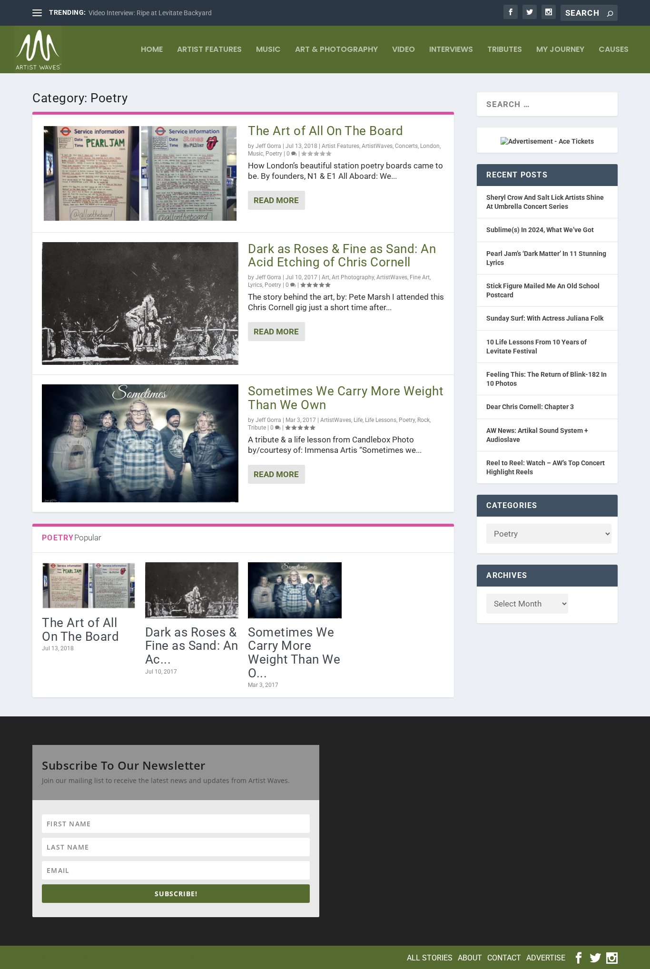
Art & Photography (336, 50)
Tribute (257, 427)
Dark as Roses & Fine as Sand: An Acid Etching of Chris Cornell (342, 256)
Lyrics (255, 285)
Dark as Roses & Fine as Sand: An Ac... (191, 645)
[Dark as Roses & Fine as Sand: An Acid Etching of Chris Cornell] (140, 303)
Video (403, 50)
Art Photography (353, 277)
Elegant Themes (95, 956)
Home (152, 50)
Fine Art (420, 277)
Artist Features (209, 50)
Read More (276, 200)
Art (325, 277)
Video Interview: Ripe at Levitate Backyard (150, 13)
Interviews (451, 50)
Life (358, 420)
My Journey (560, 50)
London (430, 146)
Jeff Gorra (268, 146)
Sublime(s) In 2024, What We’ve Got (540, 230)
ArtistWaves (377, 146)
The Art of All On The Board (326, 131)
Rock (423, 420)
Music (268, 50)
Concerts (406, 146)
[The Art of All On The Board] (140, 173)
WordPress (179, 956)
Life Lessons (380, 420)
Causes (614, 50)
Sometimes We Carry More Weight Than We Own (345, 398)
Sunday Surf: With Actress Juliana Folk (544, 318)
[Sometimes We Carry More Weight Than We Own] (140, 443)
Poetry (274, 153)
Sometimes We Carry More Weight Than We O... (294, 652)
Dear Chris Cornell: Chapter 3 (530, 407)
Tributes (504, 50)
